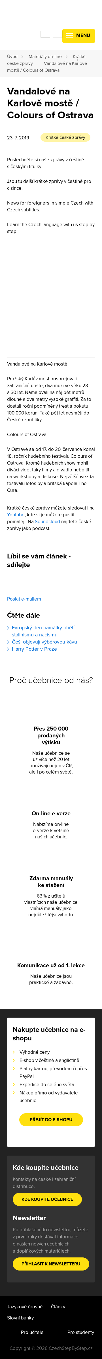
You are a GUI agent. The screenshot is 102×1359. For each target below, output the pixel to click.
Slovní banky (20, 1318)
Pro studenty (80, 1332)
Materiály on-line (45, 56)
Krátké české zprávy (65, 137)
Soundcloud (47, 522)
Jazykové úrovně (25, 1307)
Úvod (12, 56)
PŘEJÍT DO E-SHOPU (51, 1120)
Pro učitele (32, 1332)
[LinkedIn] (55, 584)
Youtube (16, 515)
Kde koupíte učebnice (47, 1199)
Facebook (15, 584)
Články (58, 1307)
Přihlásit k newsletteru (51, 1264)
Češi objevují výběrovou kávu (44, 642)
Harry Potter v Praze (34, 649)
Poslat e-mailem (24, 599)
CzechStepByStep (28, 16)
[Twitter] (35, 584)
